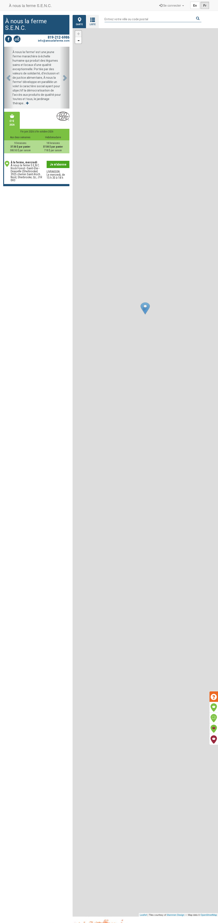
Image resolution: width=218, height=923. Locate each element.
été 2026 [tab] (11, 123)
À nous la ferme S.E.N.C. (30, 5)
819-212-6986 (58, 37)
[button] (9, 78)
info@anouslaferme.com (53, 40)
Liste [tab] (93, 24)
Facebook (8, 39)
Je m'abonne (58, 164)
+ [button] (78, 33)
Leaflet (143, 914)
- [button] (78, 40)
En (195, 5)
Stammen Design (175, 914)
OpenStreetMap (209, 914)
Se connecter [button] (172, 5)
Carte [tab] (79, 24)
